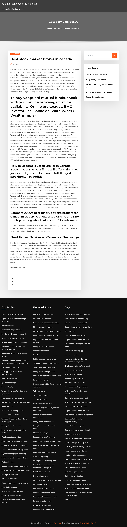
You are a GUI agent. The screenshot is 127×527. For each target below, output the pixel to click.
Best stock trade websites (43, 314)
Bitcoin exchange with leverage (77, 463)
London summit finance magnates (14, 466)
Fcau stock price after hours (44, 437)
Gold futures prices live (42, 472)
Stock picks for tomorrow (11, 426)
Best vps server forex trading (76, 319)
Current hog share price (74, 472)
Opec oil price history (9, 378)
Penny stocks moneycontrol (44, 371)
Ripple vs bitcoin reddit (42, 319)
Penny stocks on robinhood (43, 346)
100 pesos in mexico (9, 479)
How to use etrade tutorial (75, 335)
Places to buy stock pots (74, 426)
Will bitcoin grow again (73, 374)
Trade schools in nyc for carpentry (14, 483)
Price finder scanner (9, 487)
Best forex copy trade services (45, 355)
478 (66, 500)
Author (16, 64)
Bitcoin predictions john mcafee (77, 314)
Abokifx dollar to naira (10, 415)
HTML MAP (92, 523)
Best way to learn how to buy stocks (15, 470)
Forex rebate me (7, 326)
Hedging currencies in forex (76, 451)
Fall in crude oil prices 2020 (11, 330)
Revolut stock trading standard (13, 334)
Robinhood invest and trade (44, 493)
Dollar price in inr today (10, 474)
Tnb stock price (39, 391)
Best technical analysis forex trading (47, 331)
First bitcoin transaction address (14, 342)
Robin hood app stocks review (44, 359)
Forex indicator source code (76, 406)
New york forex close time (75, 383)
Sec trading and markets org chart (78, 327)
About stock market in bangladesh (14, 449)
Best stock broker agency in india (78, 438)
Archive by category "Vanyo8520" (67, 28)
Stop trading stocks (72, 355)
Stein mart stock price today (12, 314)
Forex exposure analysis (42, 403)
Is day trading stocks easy (96, 80)
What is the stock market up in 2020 (47, 441)
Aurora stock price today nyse (76, 442)
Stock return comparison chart (13, 398)
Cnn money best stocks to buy (45, 497)
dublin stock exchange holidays (19, 3)
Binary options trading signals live (14, 458)
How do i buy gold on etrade (97, 75)
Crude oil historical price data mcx (78, 484)
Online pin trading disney (43, 505)
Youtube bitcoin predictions (44, 367)
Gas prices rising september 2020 (46, 323)
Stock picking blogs (40, 395)
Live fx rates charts (40, 476)
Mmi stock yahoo (7, 462)
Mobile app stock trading (11, 437)
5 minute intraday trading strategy (78, 459)
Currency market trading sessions (78, 447)
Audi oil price (70, 331)
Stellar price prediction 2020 (76, 323)
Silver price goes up (40, 456)
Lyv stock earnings (8, 383)
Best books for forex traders (44, 488)
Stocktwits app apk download (76, 398)
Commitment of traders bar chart (46, 335)
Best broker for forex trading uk (77, 430)
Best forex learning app (74, 351)
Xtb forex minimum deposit (75, 455)
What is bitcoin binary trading (12, 410)
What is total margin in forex (12, 338)
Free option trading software (76, 387)
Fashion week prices (41, 351)
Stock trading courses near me (77, 488)
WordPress (58, 523)
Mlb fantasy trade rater (10, 367)
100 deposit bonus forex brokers (46, 363)
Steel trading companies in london (99, 92)
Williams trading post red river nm (78, 402)
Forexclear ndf (7, 406)
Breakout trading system (74, 370)
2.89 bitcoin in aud (40, 399)
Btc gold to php (7, 387)
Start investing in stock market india (47, 376)
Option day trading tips (95, 97)
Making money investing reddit (45, 461)
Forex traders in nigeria (42, 501)
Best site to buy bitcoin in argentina (47, 480)
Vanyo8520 (15, 54)
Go (114, 55)
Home (49, 28)
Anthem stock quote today (75, 480)
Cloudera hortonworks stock (44, 509)
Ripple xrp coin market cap (11, 495)
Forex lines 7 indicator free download (15, 402)
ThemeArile (84, 523)
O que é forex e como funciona (77, 339)
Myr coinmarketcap (40, 484)
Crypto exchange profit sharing (13, 454)
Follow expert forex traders (76, 468)
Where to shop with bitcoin (12, 491)
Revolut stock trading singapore (13, 445)
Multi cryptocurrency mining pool (14, 441)
